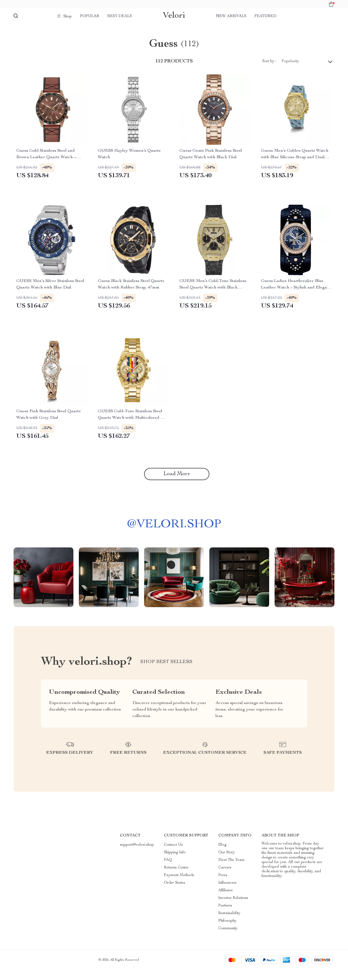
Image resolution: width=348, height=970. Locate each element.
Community (228, 928)
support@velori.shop (137, 845)
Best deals (119, 16)
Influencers (227, 883)
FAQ (168, 860)
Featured (265, 16)
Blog (222, 845)
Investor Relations (233, 898)
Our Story (226, 852)
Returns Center (176, 868)
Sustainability (229, 913)
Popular (89, 16)
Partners (225, 906)
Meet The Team (231, 860)
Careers (224, 868)
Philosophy (227, 921)
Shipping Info (175, 852)
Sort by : (269, 61)
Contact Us (173, 845)
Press (222, 875)
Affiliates (225, 890)
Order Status (174, 883)
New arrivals (231, 16)
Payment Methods (179, 875)
